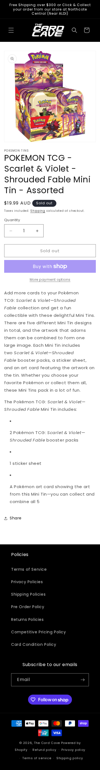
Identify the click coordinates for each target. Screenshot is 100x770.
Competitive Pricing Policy (38, 632)
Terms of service (36, 758)
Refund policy (44, 750)
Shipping (37, 211)
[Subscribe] (82, 679)
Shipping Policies (28, 594)
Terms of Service (29, 569)
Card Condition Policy (33, 644)
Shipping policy (69, 758)
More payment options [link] (50, 279)
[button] (11, 30)
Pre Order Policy (27, 607)
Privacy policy (73, 750)
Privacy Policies (27, 582)
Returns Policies (27, 619)
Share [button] (16, 518)
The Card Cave (47, 743)
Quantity (12, 220)
